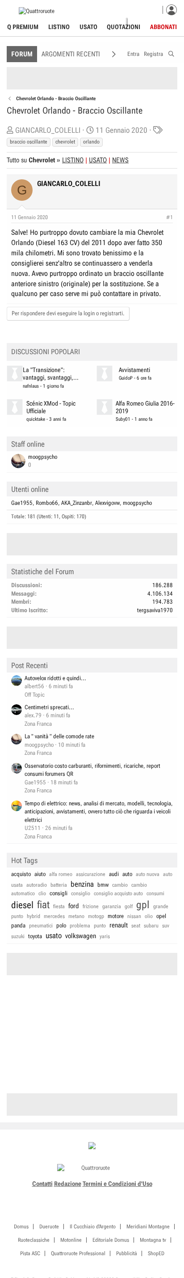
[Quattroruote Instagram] (77, 1194)
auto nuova (147, 874)
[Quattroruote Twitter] (107, 1194)
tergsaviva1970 (155, 610)
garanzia (111, 906)
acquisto (21, 874)
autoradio (36, 885)
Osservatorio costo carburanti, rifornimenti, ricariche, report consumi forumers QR (92, 770)
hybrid (33, 916)
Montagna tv (153, 1240)
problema (80, 926)
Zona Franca (38, 723)
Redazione (67, 1183)
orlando (91, 142)
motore (116, 916)
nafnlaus (31, 386)
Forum (22, 54)
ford (73, 906)
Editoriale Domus (110, 1240)
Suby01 (123, 419)
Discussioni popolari (45, 351)
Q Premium (22, 26)
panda (18, 925)
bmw (103, 884)
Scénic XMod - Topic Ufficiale (50, 407)
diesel (22, 905)
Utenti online (30, 489)
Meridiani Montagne (148, 1226)
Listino (59, 26)
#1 (169, 217)
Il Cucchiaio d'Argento (93, 1226)
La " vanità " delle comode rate (59, 736)
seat (135, 926)
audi (114, 874)
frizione (91, 906)
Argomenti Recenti (71, 54)
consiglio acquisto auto (118, 893)
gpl (143, 905)
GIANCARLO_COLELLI (47, 130)
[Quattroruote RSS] (117, 1194)
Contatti (42, 1183)
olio (149, 916)
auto (127, 874)
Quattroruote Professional (78, 1253)
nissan (134, 916)
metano (76, 916)
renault (118, 925)
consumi (155, 893)
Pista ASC (30, 1253)
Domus (21, 1226)
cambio (120, 885)
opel (161, 916)
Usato (88, 26)
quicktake (35, 419)
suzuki (18, 936)
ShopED (156, 1253)
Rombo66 (47, 502)
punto (100, 926)
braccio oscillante (28, 142)
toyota (35, 936)
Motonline (71, 1240)
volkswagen (80, 936)
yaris (105, 936)
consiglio (80, 893)
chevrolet (65, 142)
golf (129, 906)
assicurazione (90, 874)
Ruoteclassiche (34, 1240)
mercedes (54, 916)
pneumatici (41, 926)
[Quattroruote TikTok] (87, 1194)
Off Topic (35, 694)
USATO (98, 160)
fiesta (59, 906)
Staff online (28, 444)
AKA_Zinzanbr (76, 502)
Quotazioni (123, 26)
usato (54, 935)
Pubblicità (126, 1253)
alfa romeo (60, 874)
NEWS (120, 160)
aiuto (40, 874)
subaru (151, 926)
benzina (82, 884)
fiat (43, 905)
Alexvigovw (107, 502)
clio (42, 893)
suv (165, 926)
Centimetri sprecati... (49, 707)
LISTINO (73, 160)
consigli (58, 893)
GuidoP (126, 378)
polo (61, 925)
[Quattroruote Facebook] (67, 1194)
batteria (58, 885)
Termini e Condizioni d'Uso (117, 1183)
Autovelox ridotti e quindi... (55, 678)
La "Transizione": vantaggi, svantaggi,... (51, 373)
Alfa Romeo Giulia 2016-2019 (145, 407)
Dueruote (49, 1226)
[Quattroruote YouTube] (97, 1194)
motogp (96, 916)
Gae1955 (22, 502)
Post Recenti (29, 665)
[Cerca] (171, 52)
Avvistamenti (134, 370)
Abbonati (163, 26)
